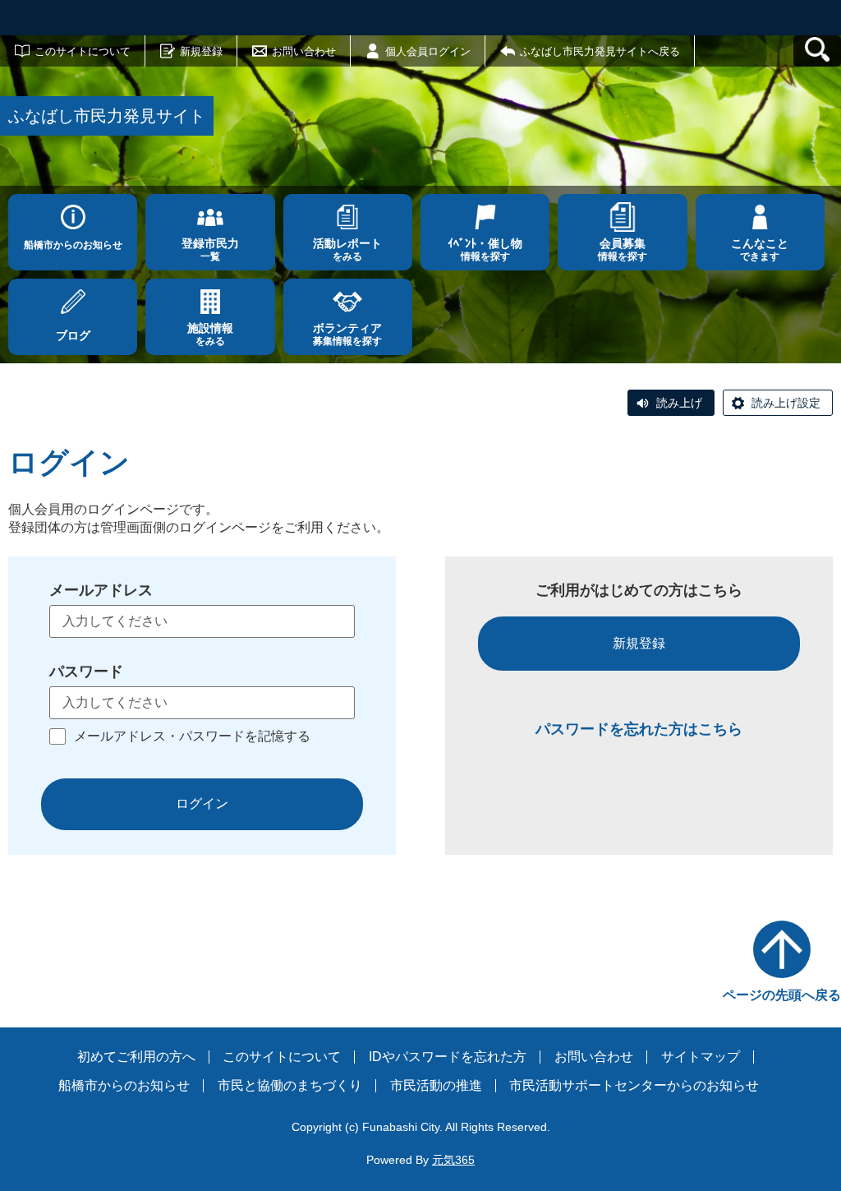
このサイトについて (82, 51)
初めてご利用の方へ (136, 1057)
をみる (347, 249)
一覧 (210, 249)
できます (759, 249)
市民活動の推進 (436, 1085)
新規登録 (201, 51)
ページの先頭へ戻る (782, 995)
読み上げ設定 (785, 402)
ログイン (202, 803)
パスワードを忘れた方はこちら (638, 729)
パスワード (86, 671)
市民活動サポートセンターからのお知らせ (634, 1085)
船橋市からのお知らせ (73, 245)
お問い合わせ (304, 51)
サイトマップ (700, 1057)
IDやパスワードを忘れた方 (447, 1057)
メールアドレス (101, 590)
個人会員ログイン (428, 51)
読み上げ (679, 402)
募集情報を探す (347, 334)
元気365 (453, 1159)
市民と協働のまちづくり (290, 1085)
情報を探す (485, 249)
